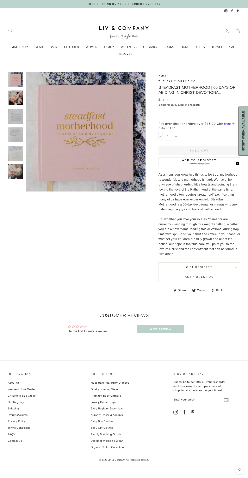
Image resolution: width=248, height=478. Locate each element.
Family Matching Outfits (106, 434)
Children (71, 47)
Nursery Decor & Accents (107, 415)
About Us (14, 382)
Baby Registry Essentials (107, 408)
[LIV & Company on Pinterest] (192, 412)
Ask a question (199, 277)
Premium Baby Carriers (106, 395)
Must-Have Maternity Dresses (110, 382)
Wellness (129, 47)
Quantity (167, 128)
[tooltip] (237, 163)
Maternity (19, 47)
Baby (54, 47)
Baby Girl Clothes (102, 427)
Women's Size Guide (21, 389)
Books (169, 47)
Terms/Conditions (19, 427)
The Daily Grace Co (177, 81)
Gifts (200, 47)
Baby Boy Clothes (102, 421)
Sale (233, 47)
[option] (124, 4)
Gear (39, 47)
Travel (217, 47)
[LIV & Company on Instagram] (175, 412)
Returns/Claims (18, 415)
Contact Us (15, 440)
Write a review (160, 329)
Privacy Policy (17, 421)
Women (91, 47)
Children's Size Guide (22, 395)
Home (185, 47)
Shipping (164, 104)
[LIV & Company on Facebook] (184, 412)
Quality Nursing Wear (104, 389)
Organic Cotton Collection (107, 447)
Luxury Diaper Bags (103, 402)
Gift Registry (199, 267)
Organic (150, 47)
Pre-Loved (124, 53)
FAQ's (12, 434)
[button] (199, 161)
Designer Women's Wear (107, 440)
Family (109, 47)
